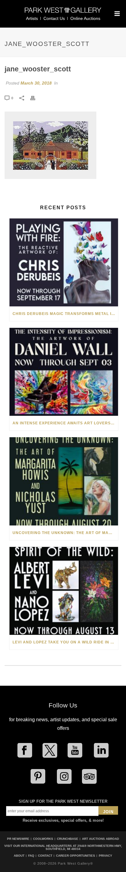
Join (108, 811)
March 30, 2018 (36, 83)
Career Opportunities (75, 855)
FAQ (31, 855)
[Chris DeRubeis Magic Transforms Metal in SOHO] (63, 262)
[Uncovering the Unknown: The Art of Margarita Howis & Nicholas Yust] (63, 481)
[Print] (35, 97)
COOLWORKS (43, 838)
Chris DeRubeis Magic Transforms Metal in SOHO (65, 314)
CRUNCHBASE (67, 838)
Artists (32, 18)
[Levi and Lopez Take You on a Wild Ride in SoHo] (63, 591)
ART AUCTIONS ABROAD (100, 838)
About (19, 855)
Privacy (105, 855)
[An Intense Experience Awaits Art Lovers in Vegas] (63, 372)
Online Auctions (85, 18)
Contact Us (54, 18)
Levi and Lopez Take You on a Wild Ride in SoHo (65, 642)
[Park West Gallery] (63, 12)
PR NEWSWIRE (18, 838)
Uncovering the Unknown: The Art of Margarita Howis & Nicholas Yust (65, 533)
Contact (45, 855)
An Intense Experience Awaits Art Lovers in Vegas (65, 423)
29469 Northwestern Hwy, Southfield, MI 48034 (84, 847)
